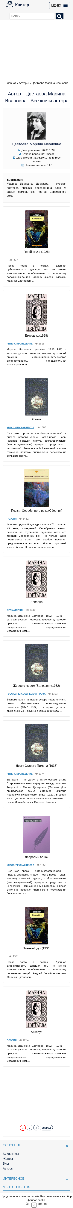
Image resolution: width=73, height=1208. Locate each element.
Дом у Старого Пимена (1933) (36, 765)
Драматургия (15, 610)
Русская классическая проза (26, 694)
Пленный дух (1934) (36, 948)
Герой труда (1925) (37, 251)
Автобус (36, 1031)
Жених (36, 419)
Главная (11, 83)
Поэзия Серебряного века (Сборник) (36, 510)
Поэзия (12, 518)
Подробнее (40, 1203)
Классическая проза (20, 427)
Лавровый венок (36, 857)
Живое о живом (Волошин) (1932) (36, 685)
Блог (6, 1163)
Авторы (24, 83)
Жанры (8, 1158)
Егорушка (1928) (36, 335)
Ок (27, 1203)
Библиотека (11, 1153)
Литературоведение (20, 343)
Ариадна (37, 602)
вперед (46, 1127)
